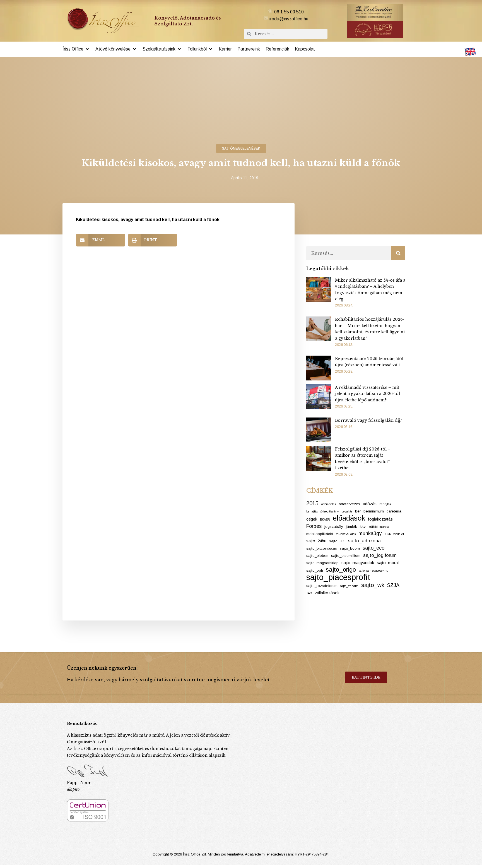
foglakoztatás (380, 519)
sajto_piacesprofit (338, 577)
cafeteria (394, 511)
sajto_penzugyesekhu (373, 570)
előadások (349, 518)
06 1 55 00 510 (289, 11)
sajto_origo (341, 569)
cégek (311, 519)
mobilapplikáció (319, 534)
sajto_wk (372, 585)
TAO (309, 593)
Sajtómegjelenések (241, 148)
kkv (363, 526)
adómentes (328, 504)
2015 (312, 503)
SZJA (393, 585)
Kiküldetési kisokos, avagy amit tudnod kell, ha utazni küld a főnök (148, 219)
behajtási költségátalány (322, 511)
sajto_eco (373, 548)
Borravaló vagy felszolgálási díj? (368, 420)
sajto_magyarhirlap (322, 563)
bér (358, 511)
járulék (351, 526)
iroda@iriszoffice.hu (288, 18)
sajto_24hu (316, 540)
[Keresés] (398, 253)
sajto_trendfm (349, 586)
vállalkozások (327, 592)
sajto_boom (350, 548)
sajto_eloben (317, 555)
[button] (76, 49)
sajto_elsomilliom (345, 555)
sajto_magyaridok (357, 562)
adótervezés (349, 504)
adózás (370, 503)
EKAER (325, 519)
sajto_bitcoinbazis (321, 548)
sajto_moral (388, 562)
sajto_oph (314, 570)
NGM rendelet (394, 534)
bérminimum (373, 511)
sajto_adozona (364, 540)
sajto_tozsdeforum (322, 586)
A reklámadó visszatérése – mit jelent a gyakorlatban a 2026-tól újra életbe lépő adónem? (367, 393)
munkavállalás (346, 534)
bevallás (346, 511)
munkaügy (370, 533)
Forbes (314, 526)
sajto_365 (337, 541)
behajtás (385, 504)
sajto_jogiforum (380, 555)
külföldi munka (378, 526)
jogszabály (333, 526)
